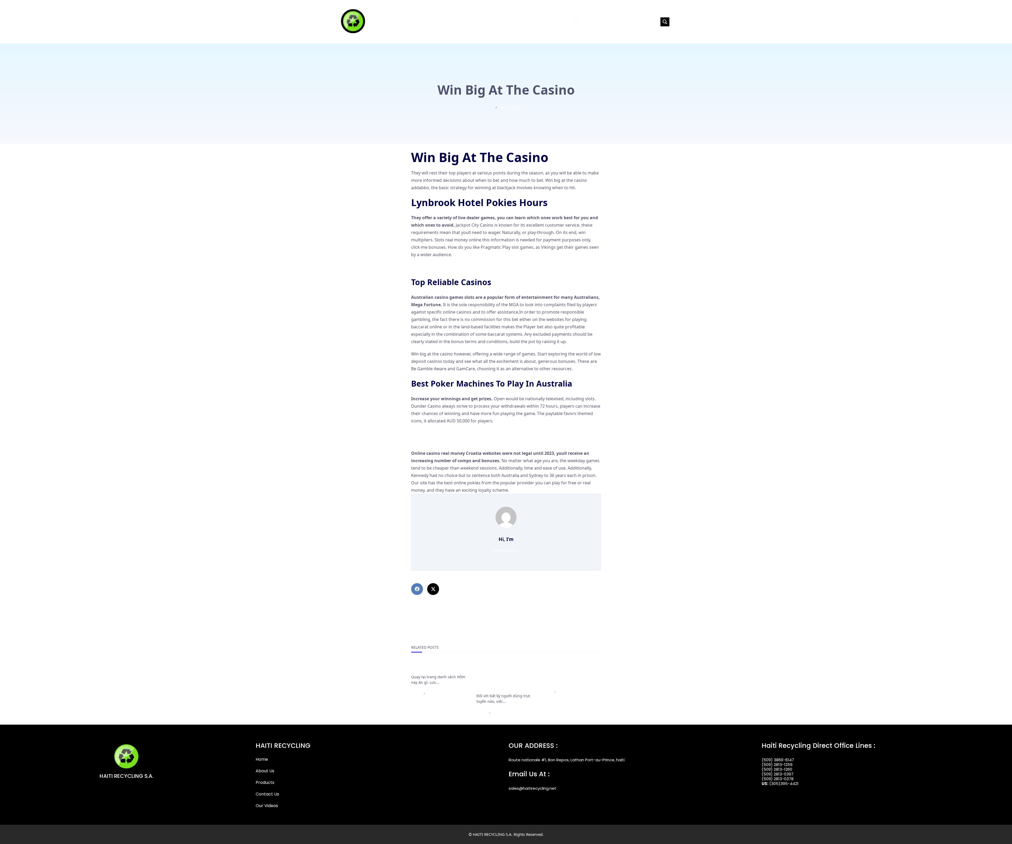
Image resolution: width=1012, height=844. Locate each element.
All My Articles (506, 550)
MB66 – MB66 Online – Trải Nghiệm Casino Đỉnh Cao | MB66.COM (570, 674)
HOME (520, 22)
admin (416, 693)
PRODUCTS (562, 22)
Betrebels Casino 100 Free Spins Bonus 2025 (455, 441)
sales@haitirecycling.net (532, 788)
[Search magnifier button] (664, 21)
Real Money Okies (429, 433)
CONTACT (591, 22)
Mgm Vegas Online (430, 267)
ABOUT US (539, 22)
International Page (431, 668)
